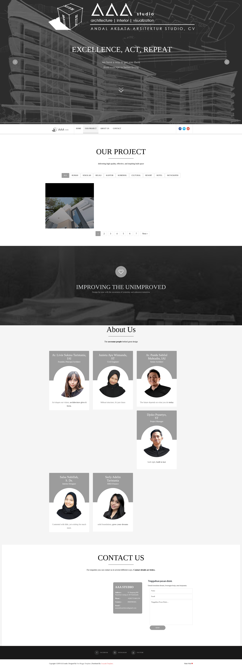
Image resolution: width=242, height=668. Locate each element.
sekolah (87, 175)
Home (78, 128)
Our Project (91, 128)
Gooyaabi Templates (107, 663)
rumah (75, 175)
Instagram (122, 652)
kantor (109, 175)
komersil (122, 175)
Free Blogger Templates (84, 663)
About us (104, 128)
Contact (117, 128)
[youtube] (188, 128)
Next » (145, 234)
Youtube (140, 652)
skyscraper (172, 175)
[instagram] (184, 128)
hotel (159, 175)
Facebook (104, 652)
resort (148, 175)
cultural (136, 175)
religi (98, 175)
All (65, 175)
